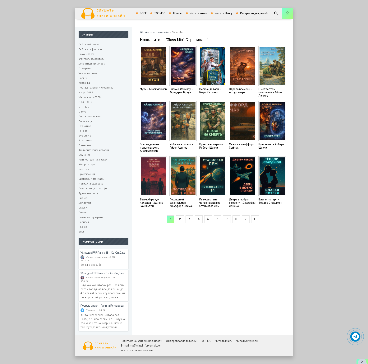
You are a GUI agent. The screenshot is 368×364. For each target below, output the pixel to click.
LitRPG (82, 111)
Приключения (87, 174)
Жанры (177, 13)
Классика (84, 82)
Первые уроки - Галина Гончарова (102, 305)
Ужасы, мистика (88, 73)
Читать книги (198, 13)
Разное (83, 226)
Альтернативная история (94, 150)
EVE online (85, 135)
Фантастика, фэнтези (91, 58)
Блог (81, 231)
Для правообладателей (181, 341)
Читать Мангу (223, 13)
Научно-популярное (91, 217)
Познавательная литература (96, 87)
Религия (84, 222)
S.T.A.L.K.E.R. (86, 102)
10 (255, 219)
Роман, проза (86, 54)
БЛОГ (143, 13)
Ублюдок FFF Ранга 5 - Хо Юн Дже (102, 273)
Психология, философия (93, 188)
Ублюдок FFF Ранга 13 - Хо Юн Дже (102, 252)
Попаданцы (85, 121)
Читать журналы (247, 341)
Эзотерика (85, 145)
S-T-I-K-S (84, 106)
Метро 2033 (86, 92)
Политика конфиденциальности (141, 341)
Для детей (85, 202)
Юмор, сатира (87, 164)
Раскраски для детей (254, 13)
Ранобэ (83, 130)
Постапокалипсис (89, 116)
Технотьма (85, 126)
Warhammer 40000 (90, 97)
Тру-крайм (85, 68)
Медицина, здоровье (91, 183)
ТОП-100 (159, 13)
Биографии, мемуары (91, 178)
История (84, 169)
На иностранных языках (93, 159)
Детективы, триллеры (92, 63)
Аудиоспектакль (88, 193)
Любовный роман (89, 44)
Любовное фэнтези (90, 49)
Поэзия (83, 212)
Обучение (84, 154)
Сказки (83, 207)
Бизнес (83, 198)
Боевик (83, 78)
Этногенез (85, 140)
